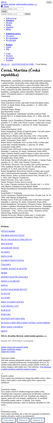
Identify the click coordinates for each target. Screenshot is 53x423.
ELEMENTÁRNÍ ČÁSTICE (12, 260)
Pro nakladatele (12, 38)
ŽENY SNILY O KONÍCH (12, 327)
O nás (8, 53)
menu (49, 2)
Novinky (9, 56)
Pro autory (10, 36)
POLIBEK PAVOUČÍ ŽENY (13, 235)
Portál (6, 6)
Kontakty (9, 60)
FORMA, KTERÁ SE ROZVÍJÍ (14, 269)
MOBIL (4, 273)
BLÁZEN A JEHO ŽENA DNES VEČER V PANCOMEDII (25, 323)
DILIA (3, 2)
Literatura (9, 27)
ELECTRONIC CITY (10, 306)
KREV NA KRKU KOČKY (12, 302)
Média (8, 29)
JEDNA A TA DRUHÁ (10, 281)
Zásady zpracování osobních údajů (14, 347)
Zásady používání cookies (11, 349)
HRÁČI (4, 331)
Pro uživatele (11, 40)
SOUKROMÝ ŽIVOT (10, 248)
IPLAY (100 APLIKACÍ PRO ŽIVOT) (16, 240)
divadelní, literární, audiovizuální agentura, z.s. (19, 4)
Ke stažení (10, 58)
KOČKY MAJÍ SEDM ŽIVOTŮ (14, 289)
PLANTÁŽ (5, 294)
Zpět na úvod (11, 18)
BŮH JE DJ (5, 310)
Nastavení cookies (8, 351)
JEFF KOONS (7, 244)
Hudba (8, 25)
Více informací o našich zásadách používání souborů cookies (26, 368)
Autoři (8, 47)
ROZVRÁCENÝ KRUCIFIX (13, 319)
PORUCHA (6, 314)
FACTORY (5, 298)
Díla (7, 49)
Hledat (4, 11)
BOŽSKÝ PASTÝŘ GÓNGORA (14, 277)
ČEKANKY (6, 264)
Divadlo (9, 23)
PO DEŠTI (5, 252)
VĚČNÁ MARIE (8, 231)
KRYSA (4, 285)
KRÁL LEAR (6, 256)
